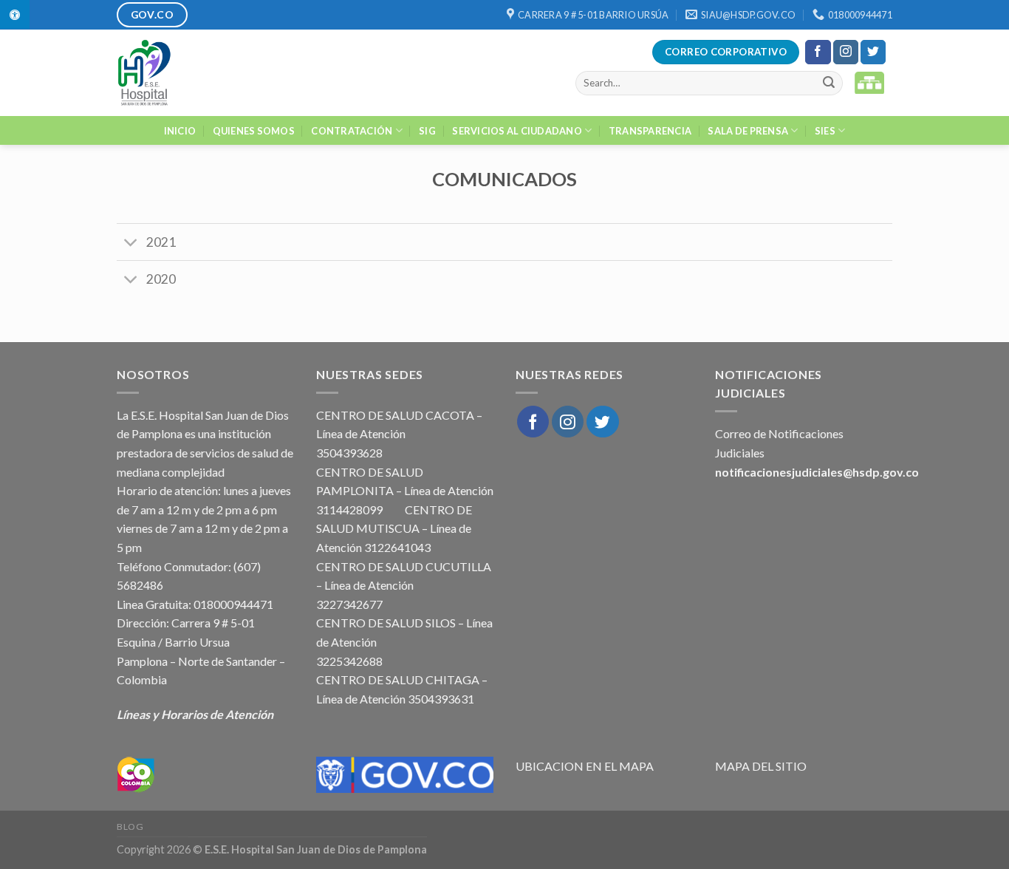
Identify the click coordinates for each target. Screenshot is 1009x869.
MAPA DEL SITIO (761, 766)
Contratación (351, 131)
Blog (130, 826)
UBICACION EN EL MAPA (585, 766)
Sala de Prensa (748, 131)
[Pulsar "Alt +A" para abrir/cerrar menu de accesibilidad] (15, 14)
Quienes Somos (254, 131)
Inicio (180, 131)
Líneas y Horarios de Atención (195, 714)
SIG (427, 131)
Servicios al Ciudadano (517, 131)
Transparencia (650, 131)
